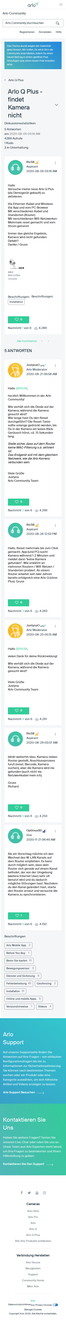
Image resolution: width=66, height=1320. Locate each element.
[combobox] (33, 23)
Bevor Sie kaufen (16, 960)
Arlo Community (14, 13)
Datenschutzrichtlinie (19, 1304)
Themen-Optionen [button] (56, 105)
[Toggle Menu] (60, 4)
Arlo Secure (33, 1262)
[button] (55, 163)
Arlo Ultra (33, 1211)
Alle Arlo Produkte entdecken (33, 1241)
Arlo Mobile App (16, 945)
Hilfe (59, 32)
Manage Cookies (33, 1310)
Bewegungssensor (17, 968)
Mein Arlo (33, 1286)
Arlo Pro (33, 1217)
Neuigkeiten (33, 1268)
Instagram (44, 1193)
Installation (16, 302)
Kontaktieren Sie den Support (23, 1164)
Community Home (33, 1280)
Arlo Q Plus (16, 80)
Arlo (33, 1223)
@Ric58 (21, 388)
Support (33, 1274)
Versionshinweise (17, 1006)
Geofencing (44, 983)
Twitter (29, 1193)
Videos (42, 1006)
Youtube (37, 1193)
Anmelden (45, 32)
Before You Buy (15, 953)
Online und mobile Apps (21, 999)
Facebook (22, 1193)
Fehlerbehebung (16, 983)
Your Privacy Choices (41, 1305)
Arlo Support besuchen (19, 1092)
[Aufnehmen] (48, 341)
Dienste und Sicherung (20, 976)
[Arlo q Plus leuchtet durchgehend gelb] (42, 341)
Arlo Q (33, 1229)
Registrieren (27, 32)
